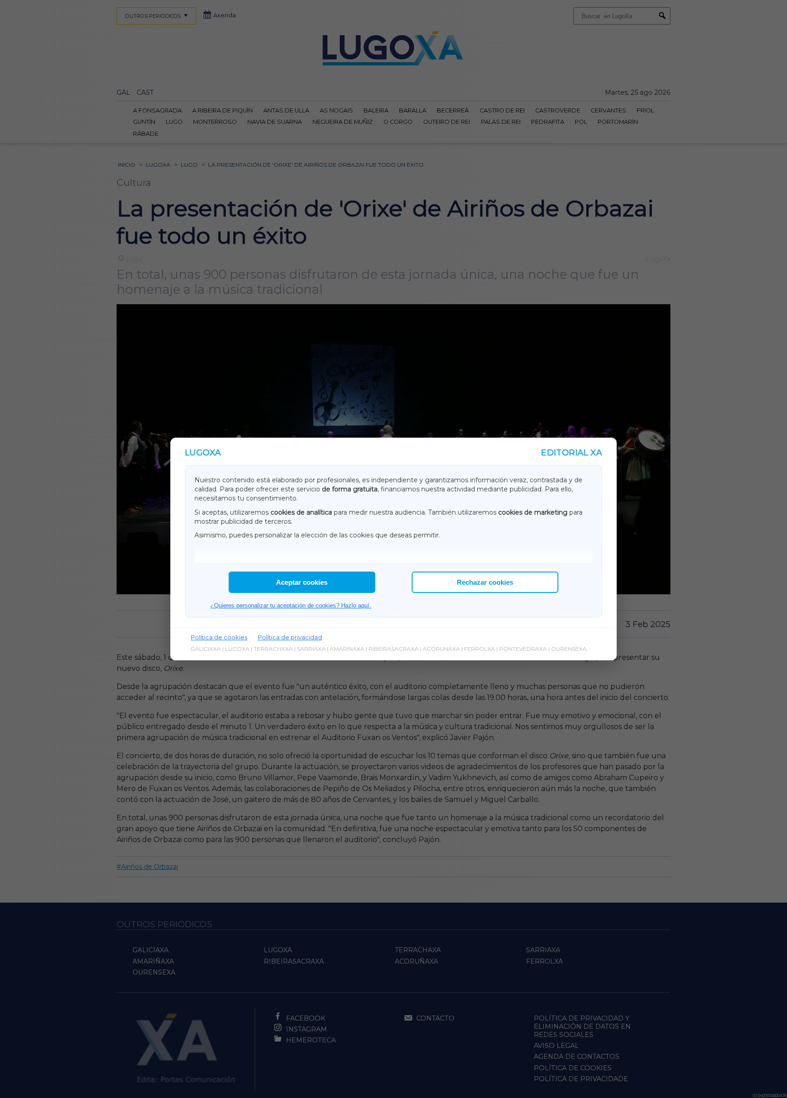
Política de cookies (219, 637)
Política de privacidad (290, 637)
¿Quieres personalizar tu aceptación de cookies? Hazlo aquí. (290, 605)
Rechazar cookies (485, 582)
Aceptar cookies (301, 582)
